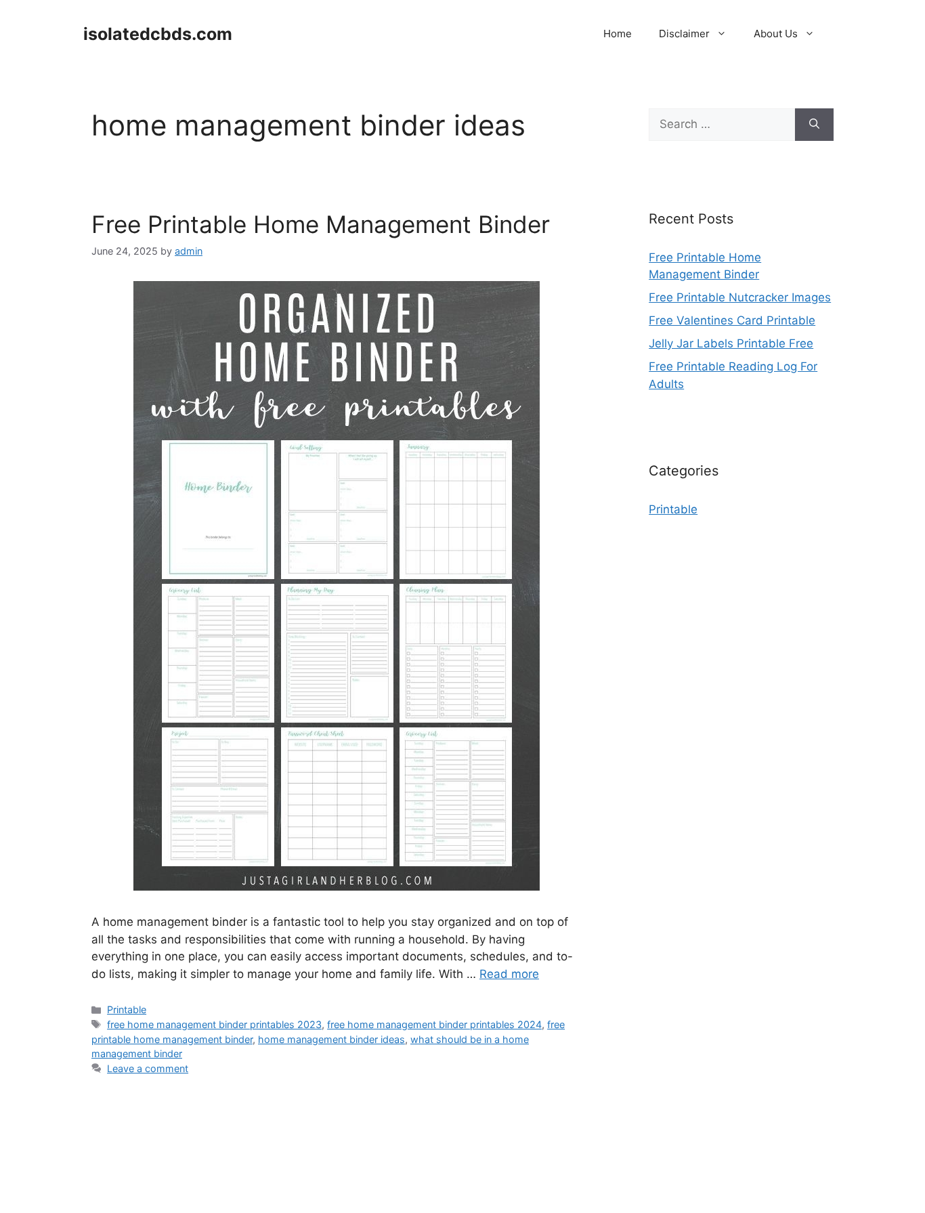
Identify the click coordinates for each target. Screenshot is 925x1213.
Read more (509, 974)
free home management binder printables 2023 (214, 1024)
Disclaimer (684, 33)
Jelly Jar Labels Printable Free (731, 343)
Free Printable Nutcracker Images (740, 297)
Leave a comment (147, 1068)
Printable (126, 1009)
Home (617, 33)
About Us (776, 33)
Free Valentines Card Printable (732, 320)
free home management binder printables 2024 (434, 1024)
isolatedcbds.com (157, 34)
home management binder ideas (331, 1039)
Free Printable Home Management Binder (320, 224)
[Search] (814, 124)
